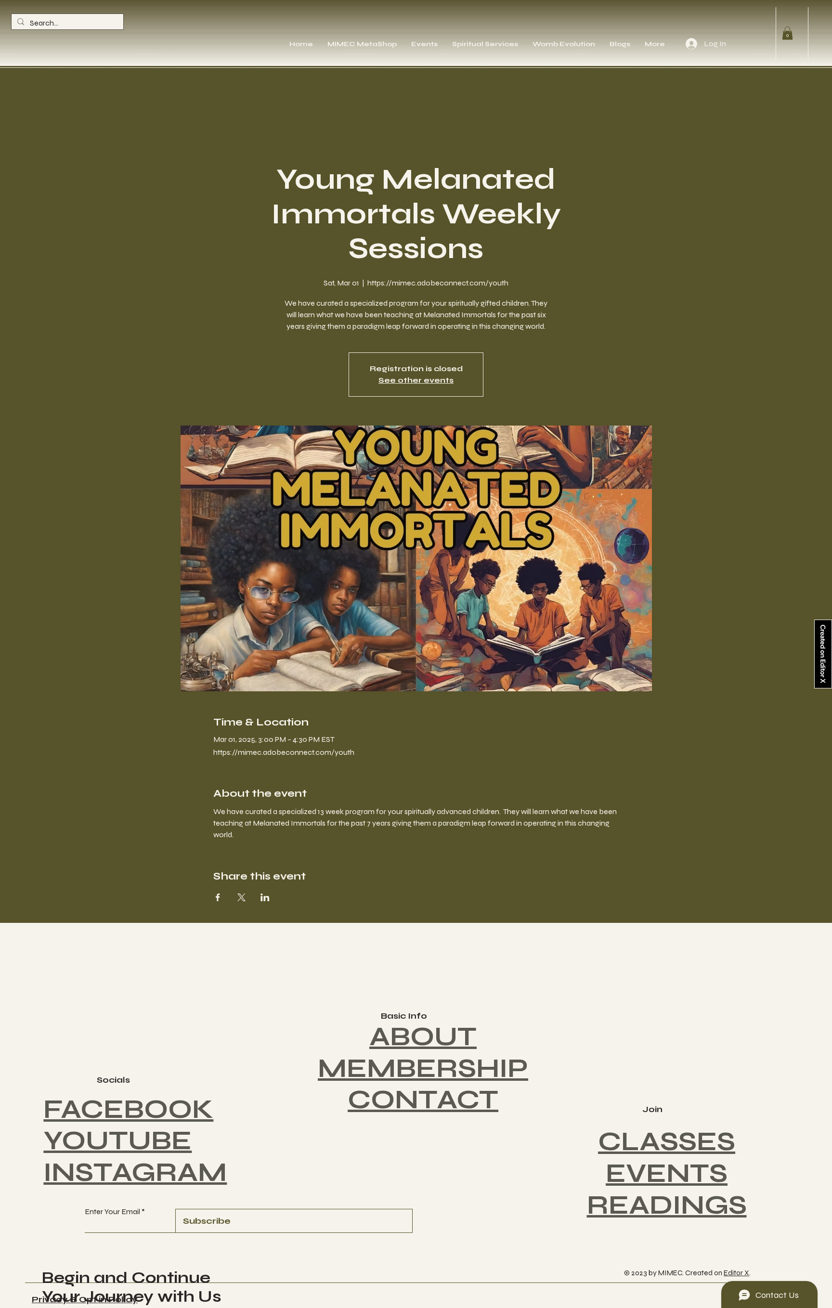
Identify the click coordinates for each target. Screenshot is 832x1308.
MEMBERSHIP (423, 1068)
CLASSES (666, 1141)
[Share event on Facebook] (217, 897)
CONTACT (423, 1099)
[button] (787, 32)
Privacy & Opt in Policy (85, 1299)
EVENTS (667, 1173)
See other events (416, 380)
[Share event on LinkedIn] (265, 897)
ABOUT (423, 1036)
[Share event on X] (241, 897)
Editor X (736, 1273)
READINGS (667, 1205)
